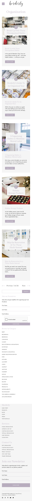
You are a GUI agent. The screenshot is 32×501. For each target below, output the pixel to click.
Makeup (4, 367)
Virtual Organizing (8, 433)
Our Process (5, 435)
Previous (10, 286)
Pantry (4, 381)
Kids (3, 357)
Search (26, 291)
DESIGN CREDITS (11, 495)
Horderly (16, 4)
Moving (4, 369)
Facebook (5, 497)
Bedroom (5, 337)
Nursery (4, 371)
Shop (3, 414)
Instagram (2, 497)
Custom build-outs (7, 431)
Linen (3, 364)
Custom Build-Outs (7, 447)
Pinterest (7, 497)
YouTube (10, 497)
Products (5, 386)
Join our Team (6, 454)
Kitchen (4, 359)
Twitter (13, 497)
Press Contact (6, 451)
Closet (4, 342)
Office (4, 374)
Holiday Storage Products (14, 208)
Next (23, 286)
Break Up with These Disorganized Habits (12, 49)
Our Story (5, 408)
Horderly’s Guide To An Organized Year (13, 103)
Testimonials (6, 418)
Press (3, 416)
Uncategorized (7, 396)
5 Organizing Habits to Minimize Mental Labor (13, 156)
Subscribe (16, 324)
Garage (4, 349)
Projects (4, 410)
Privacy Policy (4, 495)
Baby (3, 332)
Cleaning (5, 339)
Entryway (5, 347)
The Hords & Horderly (8, 394)
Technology (6, 391)
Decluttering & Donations (10, 344)
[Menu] (3, 3)
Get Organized (6, 445)
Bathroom (5, 334)
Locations (5, 437)
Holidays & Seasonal (8, 352)
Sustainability (6, 389)
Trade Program (6, 456)
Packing (4, 379)
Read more (10, 61)
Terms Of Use (18, 493)
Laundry (4, 362)
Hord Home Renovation (9, 354)
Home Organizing (7, 426)
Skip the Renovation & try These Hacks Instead (14, 262)
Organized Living (7, 376)
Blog (3, 412)
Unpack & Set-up (6, 429)
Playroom (5, 384)
